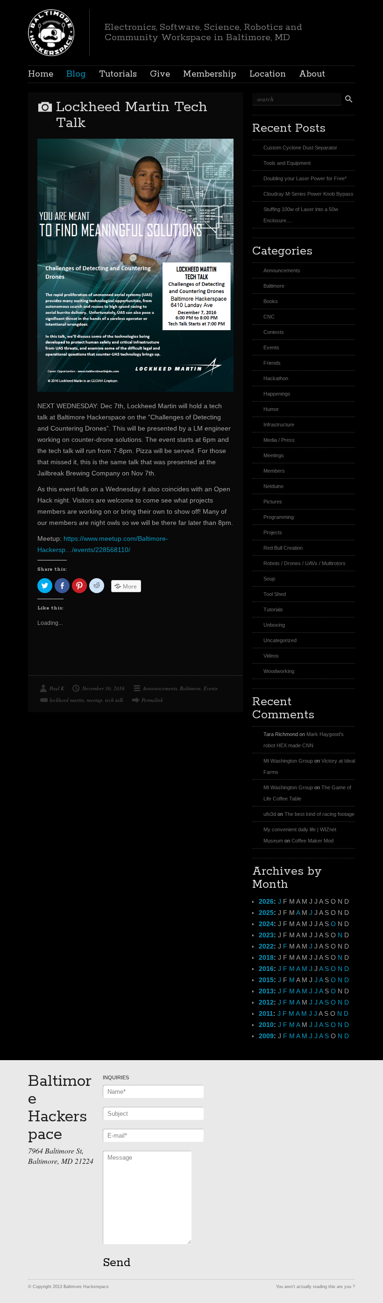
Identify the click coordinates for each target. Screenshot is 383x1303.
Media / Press (279, 440)
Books (270, 301)
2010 (266, 1024)
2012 (266, 1002)
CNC (269, 316)
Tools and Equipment (287, 163)
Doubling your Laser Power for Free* (305, 178)
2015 (266, 980)
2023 (266, 935)
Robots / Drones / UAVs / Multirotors (304, 563)
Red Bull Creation (283, 548)
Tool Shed (274, 594)
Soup (269, 578)
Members (274, 471)
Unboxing (274, 625)
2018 (266, 957)
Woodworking (278, 671)
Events (211, 688)
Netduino (273, 486)
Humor (271, 409)
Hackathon (275, 378)
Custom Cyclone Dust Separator (300, 147)
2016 (266, 968)
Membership (209, 74)
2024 (266, 924)
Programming (278, 517)
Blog (76, 74)
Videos (271, 656)
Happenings (277, 394)
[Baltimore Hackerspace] (51, 31)
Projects (272, 532)
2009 (266, 1036)
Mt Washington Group (288, 761)
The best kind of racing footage (319, 814)
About (312, 74)
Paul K (57, 688)
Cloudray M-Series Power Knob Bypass (308, 194)
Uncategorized (280, 640)
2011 (266, 1013)
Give (160, 74)
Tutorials (118, 74)
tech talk (114, 699)
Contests (273, 332)
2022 (266, 946)
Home (40, 74)
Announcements (160, 688)
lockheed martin (67, 699)
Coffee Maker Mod (312, 840)
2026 (266, 901)
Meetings (273, 455)
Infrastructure (278, 424)
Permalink (152, 699)
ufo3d (269, 814)
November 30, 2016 (103, 688)
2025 (266, 912)
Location (267, 74)
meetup (94, 699)
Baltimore (190, 688)
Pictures (272, 501)
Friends (272, 363)
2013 (266, 991)
